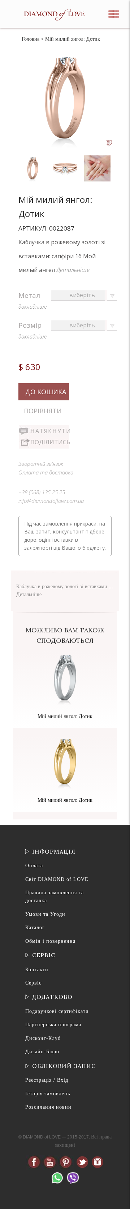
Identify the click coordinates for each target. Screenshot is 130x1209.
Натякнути (49, 431)
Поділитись (49, 442)
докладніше (32, 306)
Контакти (36, 969)
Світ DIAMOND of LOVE (56, 879)
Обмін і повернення (50, 941)
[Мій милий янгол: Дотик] (33, 157)
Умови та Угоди (45, 914)
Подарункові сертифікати (57, 1011)
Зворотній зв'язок (40, 463)
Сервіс (33, 983)
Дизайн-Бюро (42, 1051)
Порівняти (43, 410)
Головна (30, 39)
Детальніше (73, 270)
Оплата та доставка (45, 472)
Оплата (34, 865)
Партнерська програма (53, 1024)
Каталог (35, 927)
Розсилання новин (48, 1107)
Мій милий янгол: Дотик (65, 716)
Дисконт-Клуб (43, 1038)
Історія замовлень (47, 1093)
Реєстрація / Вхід (46, 1080)
